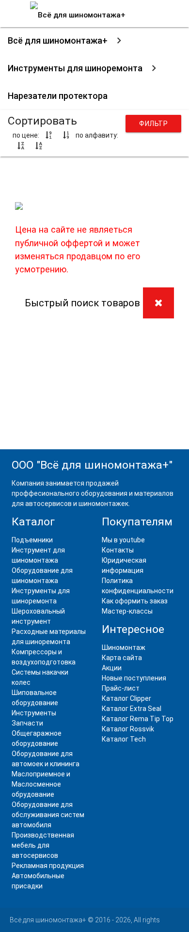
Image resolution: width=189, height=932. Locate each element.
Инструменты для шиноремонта (75, 68)
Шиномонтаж (123, 647)
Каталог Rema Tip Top (137, 719)
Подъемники (32, 540)
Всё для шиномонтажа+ (58, 40)
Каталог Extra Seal (131, 708)
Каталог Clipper (126, 698)
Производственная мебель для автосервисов (43, 845)
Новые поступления (134, 678)
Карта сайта (122, 658)
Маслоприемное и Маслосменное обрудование (41, 784)
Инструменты (34, 713)
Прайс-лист (121, 688)
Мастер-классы (127, 611)
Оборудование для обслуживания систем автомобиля (48, 815)
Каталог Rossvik (128, 729)
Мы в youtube (123, 540)
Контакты (118, 550)
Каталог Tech (124, 739)
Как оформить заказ (135, 601)
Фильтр (153, 123)
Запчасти (27, 723)
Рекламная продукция (48, 865)
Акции (112, 668)
